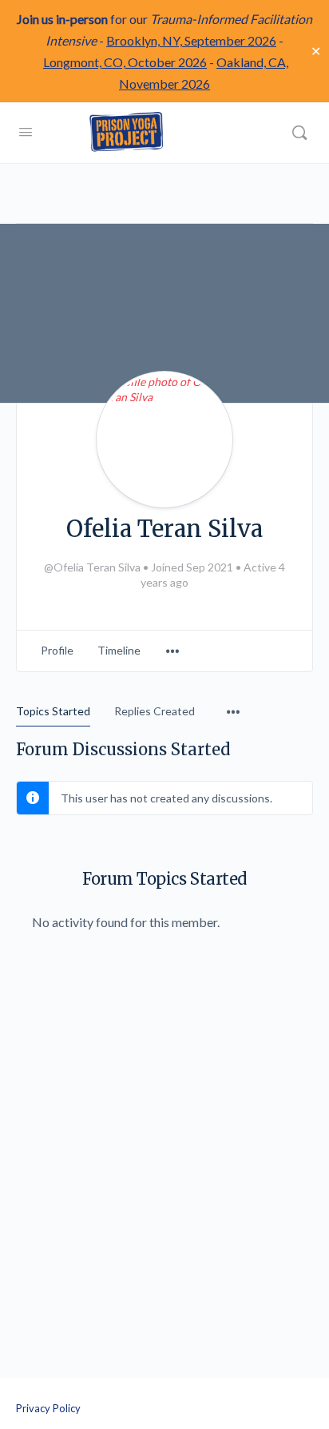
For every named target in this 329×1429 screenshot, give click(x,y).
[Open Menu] (25, 131)
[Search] (299, 132)
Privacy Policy (48, 1408)
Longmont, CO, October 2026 (125, 62)
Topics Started (53, 711)
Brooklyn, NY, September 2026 (191, 40)
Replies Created (154, 711)
